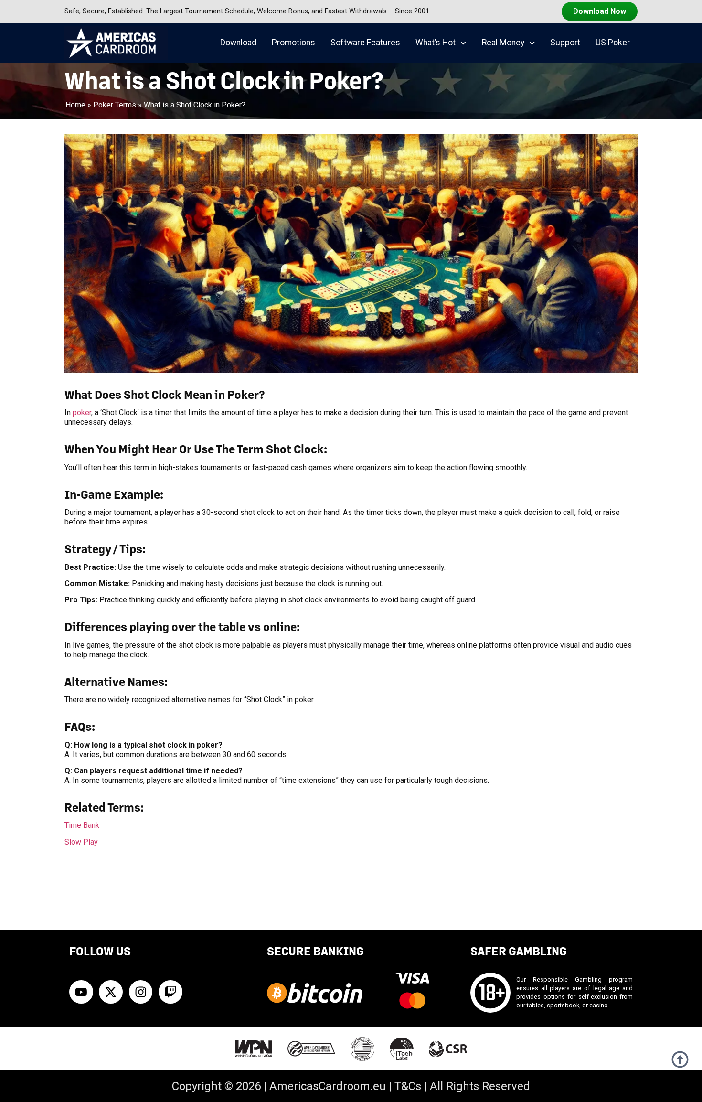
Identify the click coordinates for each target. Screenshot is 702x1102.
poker (82, 412)
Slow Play (81, 841)
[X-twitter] (111, 992)
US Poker (613, 42)
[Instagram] (141, 992)
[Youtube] (81, 992)
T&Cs (407, 1086)
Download (238, 42)
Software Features (365, 42)
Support (565, 42)
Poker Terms (114, 104)
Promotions (293, 42)
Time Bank (81, 825)
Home (75, 104)
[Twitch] (170, 992)
